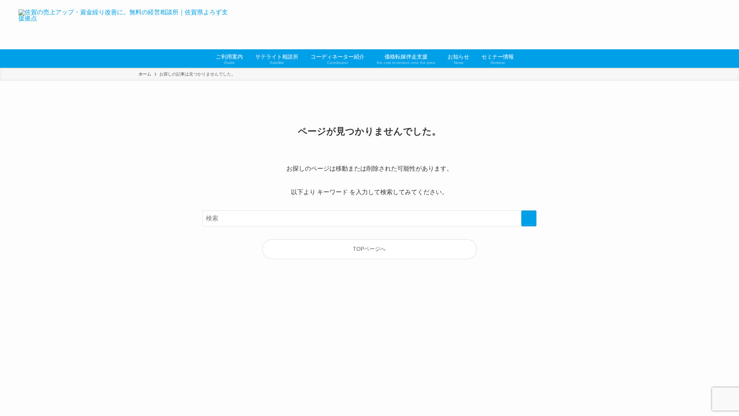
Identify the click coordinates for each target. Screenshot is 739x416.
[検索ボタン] (524, 58)
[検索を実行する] (529, 218)
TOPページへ (369, 249)
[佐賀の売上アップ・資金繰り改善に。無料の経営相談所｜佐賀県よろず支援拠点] (123, 24)
